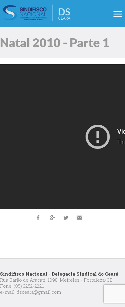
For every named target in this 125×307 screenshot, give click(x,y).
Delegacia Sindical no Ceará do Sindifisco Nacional (36, 13)
